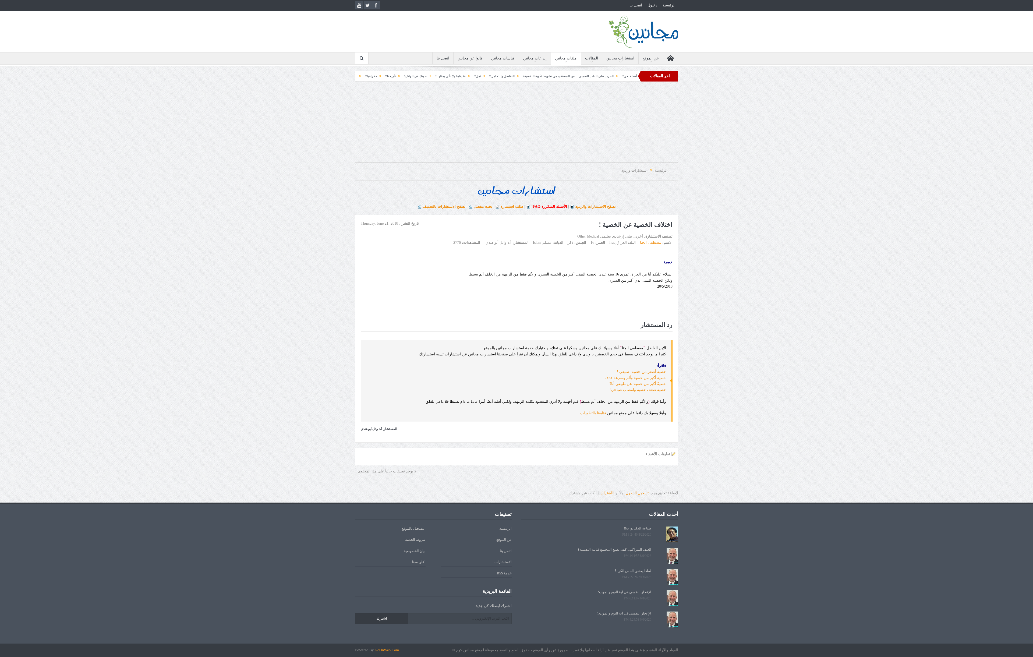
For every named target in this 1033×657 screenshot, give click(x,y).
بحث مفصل (483, 206)
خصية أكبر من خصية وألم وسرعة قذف (635, 378)
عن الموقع (651, 58)
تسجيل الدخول (637, 493)
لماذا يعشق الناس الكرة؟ (633, 571)
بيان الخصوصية (415, 551)
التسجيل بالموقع (414, 529)
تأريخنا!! (435, 76)
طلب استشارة (512, 206)
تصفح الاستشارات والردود (595, 206)
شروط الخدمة (415, 540)
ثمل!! (522, 76)
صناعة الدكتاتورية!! (637, 528)
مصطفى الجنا (650, 243)
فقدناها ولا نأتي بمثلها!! (495, 76)
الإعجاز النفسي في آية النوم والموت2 (624, 592)
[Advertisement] (516, 124)
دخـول (652, 5)
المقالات (591, 58)
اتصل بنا (635, 5)
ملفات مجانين (566, 58)
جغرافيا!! (416, 76)
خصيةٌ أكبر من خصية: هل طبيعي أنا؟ (637, 384)
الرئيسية (669, 5)
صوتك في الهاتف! (460, 76)
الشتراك (607, 493)
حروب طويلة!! (392, 76)
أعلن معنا (419, 562)
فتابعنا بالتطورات (593, 413)
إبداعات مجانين (535, 58)
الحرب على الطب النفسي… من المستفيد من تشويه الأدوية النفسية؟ (613, 76)
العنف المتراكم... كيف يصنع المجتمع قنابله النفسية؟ (614, 550)
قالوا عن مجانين (470, 58)
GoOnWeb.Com (387, 650)
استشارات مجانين (620, 58)
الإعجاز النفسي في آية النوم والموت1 (624, 613)
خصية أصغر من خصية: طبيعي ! (641, 372)
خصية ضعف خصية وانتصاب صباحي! (638, 390)
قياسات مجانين (503, 58)
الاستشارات (503, 562)
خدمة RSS (504, 573)
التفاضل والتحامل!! (547, 76)
